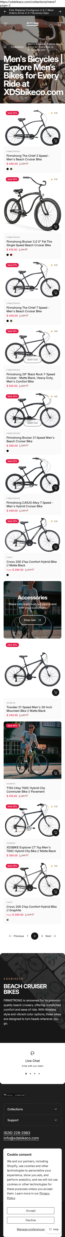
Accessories (32, 597)
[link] (17, 1133)
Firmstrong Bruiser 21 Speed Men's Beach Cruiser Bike (30, 439)
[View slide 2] (30, 1074)
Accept (31, 1210)
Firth (9, 557)
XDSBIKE (11, 703)
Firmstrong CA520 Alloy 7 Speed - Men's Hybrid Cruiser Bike (29, 504)
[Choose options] (55, 141)
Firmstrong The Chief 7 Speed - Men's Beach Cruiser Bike (27, 309)
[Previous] (5, 11)
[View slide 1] (26, 1074)
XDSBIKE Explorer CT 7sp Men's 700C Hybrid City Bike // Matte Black (31, 849)
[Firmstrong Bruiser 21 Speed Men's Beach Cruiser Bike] (32, 410)
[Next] (60, 11)
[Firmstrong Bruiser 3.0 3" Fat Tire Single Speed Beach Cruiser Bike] (32, 204)
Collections (17, 46)
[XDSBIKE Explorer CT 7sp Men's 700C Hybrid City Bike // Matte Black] (32, 820)
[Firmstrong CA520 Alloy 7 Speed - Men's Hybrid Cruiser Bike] (32, 475)
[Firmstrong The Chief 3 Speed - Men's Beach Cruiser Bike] (32, 128)
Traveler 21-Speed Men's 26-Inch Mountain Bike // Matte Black (29, 709)
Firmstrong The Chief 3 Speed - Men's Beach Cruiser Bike (27, 157)
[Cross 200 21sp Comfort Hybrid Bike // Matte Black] (32, 535)
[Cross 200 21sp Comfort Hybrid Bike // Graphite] (32, 880)
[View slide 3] (34, 1074)
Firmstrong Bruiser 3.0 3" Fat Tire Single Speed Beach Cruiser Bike (29, 243)
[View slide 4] (39, 1074)
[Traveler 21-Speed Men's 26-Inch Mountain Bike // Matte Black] (32, 669)
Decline (31, 1220)
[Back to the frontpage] (5, 46)
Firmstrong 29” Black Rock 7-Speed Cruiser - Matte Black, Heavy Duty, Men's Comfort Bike (30, 377)
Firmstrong (13, 151)
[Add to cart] (55, 487)
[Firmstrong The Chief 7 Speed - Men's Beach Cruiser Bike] (32, 280)
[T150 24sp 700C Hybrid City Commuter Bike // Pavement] (32, 750)
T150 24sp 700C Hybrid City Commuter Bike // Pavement (25, 789)
